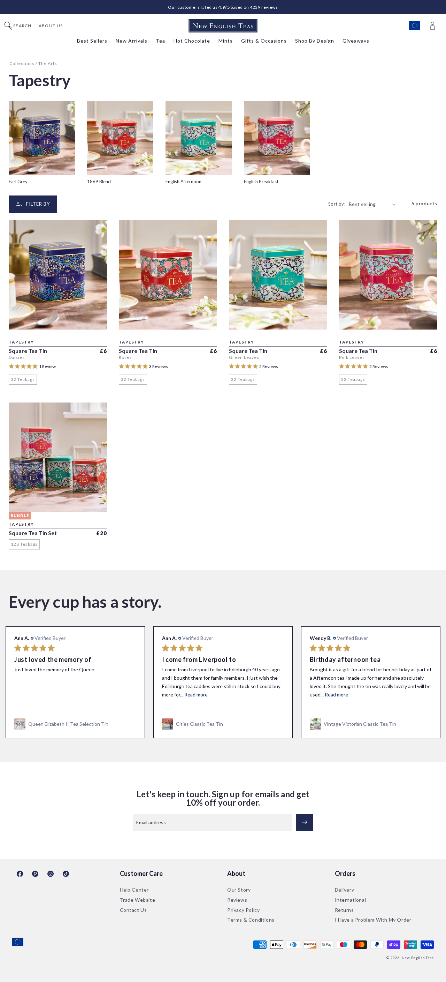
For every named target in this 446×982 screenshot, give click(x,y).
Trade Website (137, 900)
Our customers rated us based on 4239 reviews (223, 7)
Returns (344, 910)
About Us (51, 25)
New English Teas (418, 957)
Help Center (134, 890)
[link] (75, 724)
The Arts (47, 63)
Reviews (237, 900)
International (350, 900)
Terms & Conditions (251, 920)
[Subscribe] (304, 822)
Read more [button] (196, 694)
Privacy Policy (243, 910)
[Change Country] (418, 26)
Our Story (239, 890)
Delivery (344, 890)
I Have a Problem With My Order (373, 920)
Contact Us (133, 910)
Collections (21, 63)
